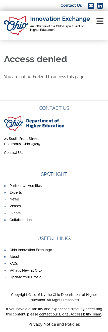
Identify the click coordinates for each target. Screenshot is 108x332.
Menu (100, 21)
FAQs (14, 263)
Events (15, 213)
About (14, 257)
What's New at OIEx (26, 270)
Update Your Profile (25, 277)
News (14, 199)
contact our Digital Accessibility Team (70, 314)
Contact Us (13, 153)
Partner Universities (26, 186)
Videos (15, 206)
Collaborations (21, 220)
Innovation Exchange (60, 18)
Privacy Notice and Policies (54, 324)
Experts (16, 192)
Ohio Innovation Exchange (31, 250)
